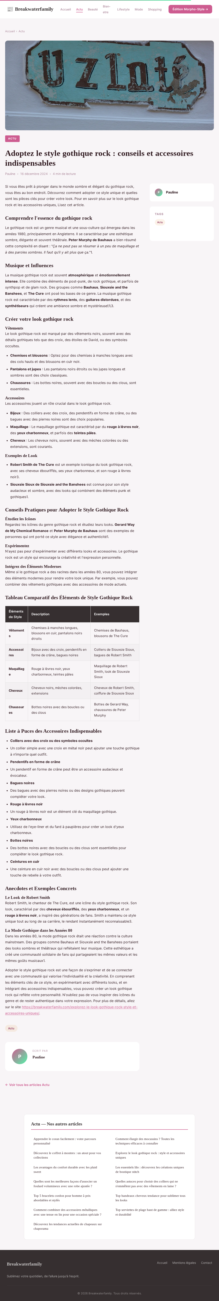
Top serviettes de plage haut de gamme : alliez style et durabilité (149, 1212)
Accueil (65, 9)
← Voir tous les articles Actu (27, 1085)
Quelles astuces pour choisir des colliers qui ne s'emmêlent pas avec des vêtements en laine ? (146, 1183)
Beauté (93, 9)
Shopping (155, 9)
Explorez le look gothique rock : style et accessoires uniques (150, 1155)
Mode (139, 9)
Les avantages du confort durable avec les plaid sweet (65, 1169)
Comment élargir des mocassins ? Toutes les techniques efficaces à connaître (144, 1141)
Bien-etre (107, 9)
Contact (206, 1262)
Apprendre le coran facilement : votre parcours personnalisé (65, 1141)
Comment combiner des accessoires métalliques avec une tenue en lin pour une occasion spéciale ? (67, 1212)
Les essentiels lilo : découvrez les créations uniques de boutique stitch (149, 1169)
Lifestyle (123, 9)
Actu (79, 9)
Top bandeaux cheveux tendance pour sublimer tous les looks (150, 1198)
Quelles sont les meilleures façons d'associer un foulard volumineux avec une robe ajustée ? (65, 1183)
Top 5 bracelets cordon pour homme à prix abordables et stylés (62, 1198)
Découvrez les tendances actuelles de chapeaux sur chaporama (68, 1226)
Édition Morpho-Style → (190, 9)
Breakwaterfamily (30, 9)
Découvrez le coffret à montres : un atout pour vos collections (67, 1155)
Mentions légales (184, 1262)
